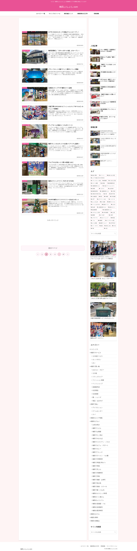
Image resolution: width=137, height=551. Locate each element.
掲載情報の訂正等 (94, 546)
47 (63, 254)
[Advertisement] (53, 24)
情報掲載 (103, 546)
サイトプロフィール (112, 546)
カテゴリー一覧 (84, 546)
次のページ (52, 248)
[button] (115, 233)
